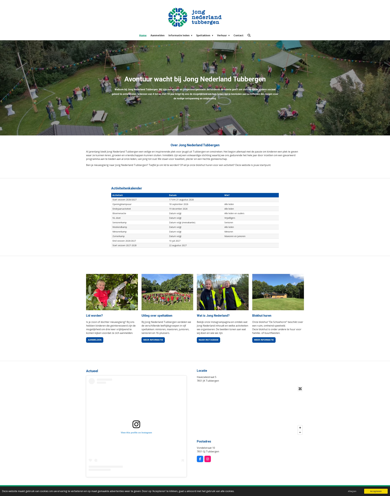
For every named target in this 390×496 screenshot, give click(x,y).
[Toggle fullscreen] (300, 388)
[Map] (250, 410)
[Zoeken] (249, 35)
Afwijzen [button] (352, 491)
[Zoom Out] (300, 432)
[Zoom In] (300, 427)
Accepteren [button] (376, 491)
